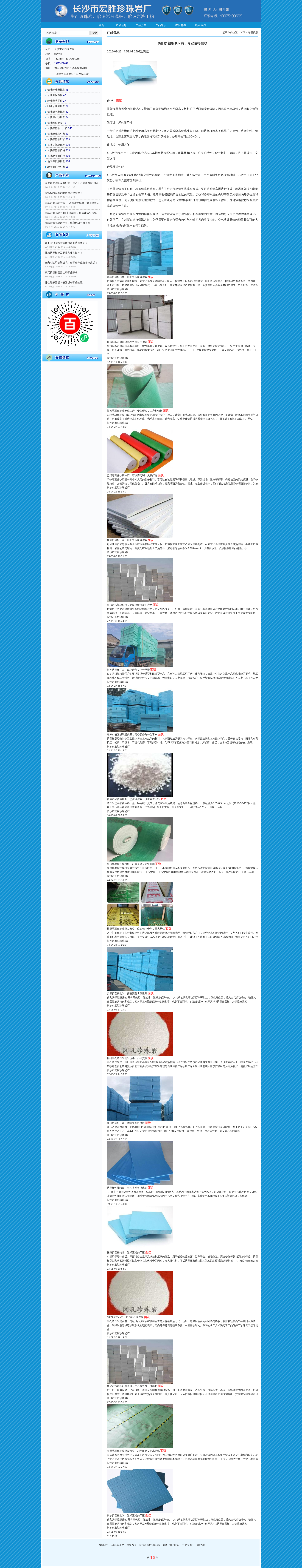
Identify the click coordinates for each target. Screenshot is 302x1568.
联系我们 (200, 25)
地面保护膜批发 (56, 161)
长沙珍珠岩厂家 (56, 133)
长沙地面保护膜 (56, 155)
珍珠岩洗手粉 (54, 100)
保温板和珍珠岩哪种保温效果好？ (64, 193)
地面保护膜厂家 (56, 167)
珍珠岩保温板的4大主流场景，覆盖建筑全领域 (71, 213)
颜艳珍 (201, 1545)
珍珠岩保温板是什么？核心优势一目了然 (67, 222)
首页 (101, 25)
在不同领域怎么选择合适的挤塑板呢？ (66, 242)
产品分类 (141, 25)
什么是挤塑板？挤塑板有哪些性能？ (65, 282)
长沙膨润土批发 (56, 111)
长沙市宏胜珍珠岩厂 (118, 289)
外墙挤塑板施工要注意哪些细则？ (64, 252)
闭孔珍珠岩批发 (56, 106)
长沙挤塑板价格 (56, 150)
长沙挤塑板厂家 (56, 139)
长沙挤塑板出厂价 (57, 128)
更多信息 (112, 1535)
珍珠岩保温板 (54, 95)
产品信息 (121, 25)
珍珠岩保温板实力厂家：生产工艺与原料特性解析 (72, 183)
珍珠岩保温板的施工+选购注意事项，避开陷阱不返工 (72, 203)
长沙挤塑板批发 (56, 144)
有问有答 (180, 25)
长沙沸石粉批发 (56, 117)
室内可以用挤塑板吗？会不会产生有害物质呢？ (71, 262)
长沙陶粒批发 (54, 122)
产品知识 (161, 25)
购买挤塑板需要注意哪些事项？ (62, 272)
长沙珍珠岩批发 (56, 89)
